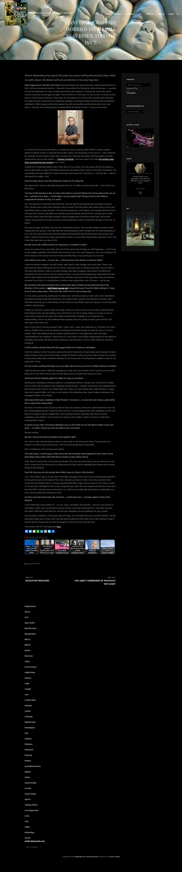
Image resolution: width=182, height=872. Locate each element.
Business (29, 656)
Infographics (129, 14)
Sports (28, 799)
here (59, 526)
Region (28, 772)
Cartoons (117, 14)
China (27, 661)
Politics (34, 563)
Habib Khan (30, 672)
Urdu (27, 816)
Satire (27, 777)
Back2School (30, 628)
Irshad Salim (30, 700)
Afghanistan (30, 606)
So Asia (28, 788)
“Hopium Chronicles (65, 159)
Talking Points (31, 805)
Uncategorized (31, 810)
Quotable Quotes (33, 766)
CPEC (140, 14)
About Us (161, 14)
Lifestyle (29, 716)
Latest (28, 711)
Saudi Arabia (30, 783)
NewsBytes (30, 727)
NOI (26, 733)
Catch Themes (115, 856)
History (28, 678)
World (27, 838)
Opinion (29, 563)
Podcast (28, 755)
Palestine (29, 749)
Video (27, 827)
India (27, 683)
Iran (26, 694)
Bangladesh (30, 634)
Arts (27, 617)
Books (27, 650)
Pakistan (29, 744)
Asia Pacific (30, 623)
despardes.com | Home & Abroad (51, 13)
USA (38, 563)
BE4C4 (28, 645)
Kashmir (28, 705)
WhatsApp (29, 832)
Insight (28, 689)
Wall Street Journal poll (58, 288)
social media (30, 794)
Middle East (30, 722)
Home (108, 14)
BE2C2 (28, 639)
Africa (27, 612)
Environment (31, 667)
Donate (171, 14)
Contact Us (150, 14)
